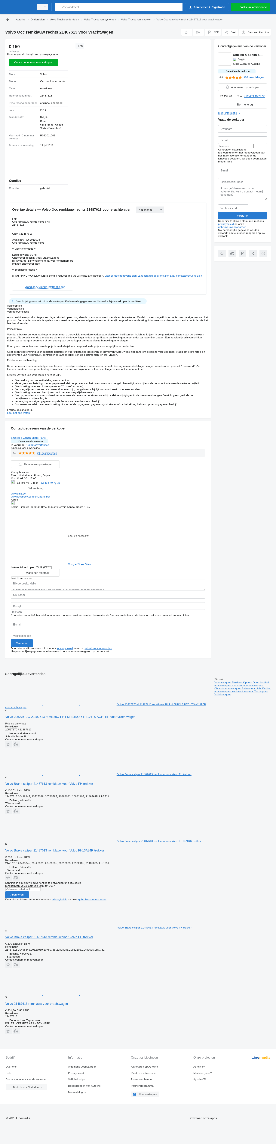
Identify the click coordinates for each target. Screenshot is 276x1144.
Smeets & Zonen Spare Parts (28, 437)
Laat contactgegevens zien (121, 275)
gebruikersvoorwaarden (98, 648)
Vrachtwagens (223, 682)
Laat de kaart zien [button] (78, 535)
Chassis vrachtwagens (228, 688)
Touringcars (261, 691)
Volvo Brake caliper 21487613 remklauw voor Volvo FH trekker (49, 784)
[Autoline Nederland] (19, 7)
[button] (186, 32)
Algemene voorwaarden (82, 1066)
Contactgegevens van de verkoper (26, 1079)
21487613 (46, 95)
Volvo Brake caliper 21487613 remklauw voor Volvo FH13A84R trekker (54, 850)
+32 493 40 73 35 (49, 482)
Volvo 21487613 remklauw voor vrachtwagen (36, 1004)
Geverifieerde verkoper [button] (30, 441)
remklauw (46, 88)
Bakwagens (249, 688)
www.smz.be (18, 493)
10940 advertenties (37, 444)
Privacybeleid (76, 1072)
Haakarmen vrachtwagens (247, 685)
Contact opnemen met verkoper (33, 62)
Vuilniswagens (222, 694)
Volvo (43, 74)
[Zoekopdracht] (59, 7)
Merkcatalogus (77, 1092)
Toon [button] (36, 482)
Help (8, 1072)
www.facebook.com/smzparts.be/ (30, 496)
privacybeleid (65, 648)
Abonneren (17, 894)
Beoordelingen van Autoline (84, 1085)
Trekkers (237, 682)
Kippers (248, 682)
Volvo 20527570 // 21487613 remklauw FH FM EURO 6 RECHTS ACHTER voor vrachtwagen (70, 717)
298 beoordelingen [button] (47, 453)
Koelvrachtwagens (243, 691)
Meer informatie (227, 112)
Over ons (11, 1066)
